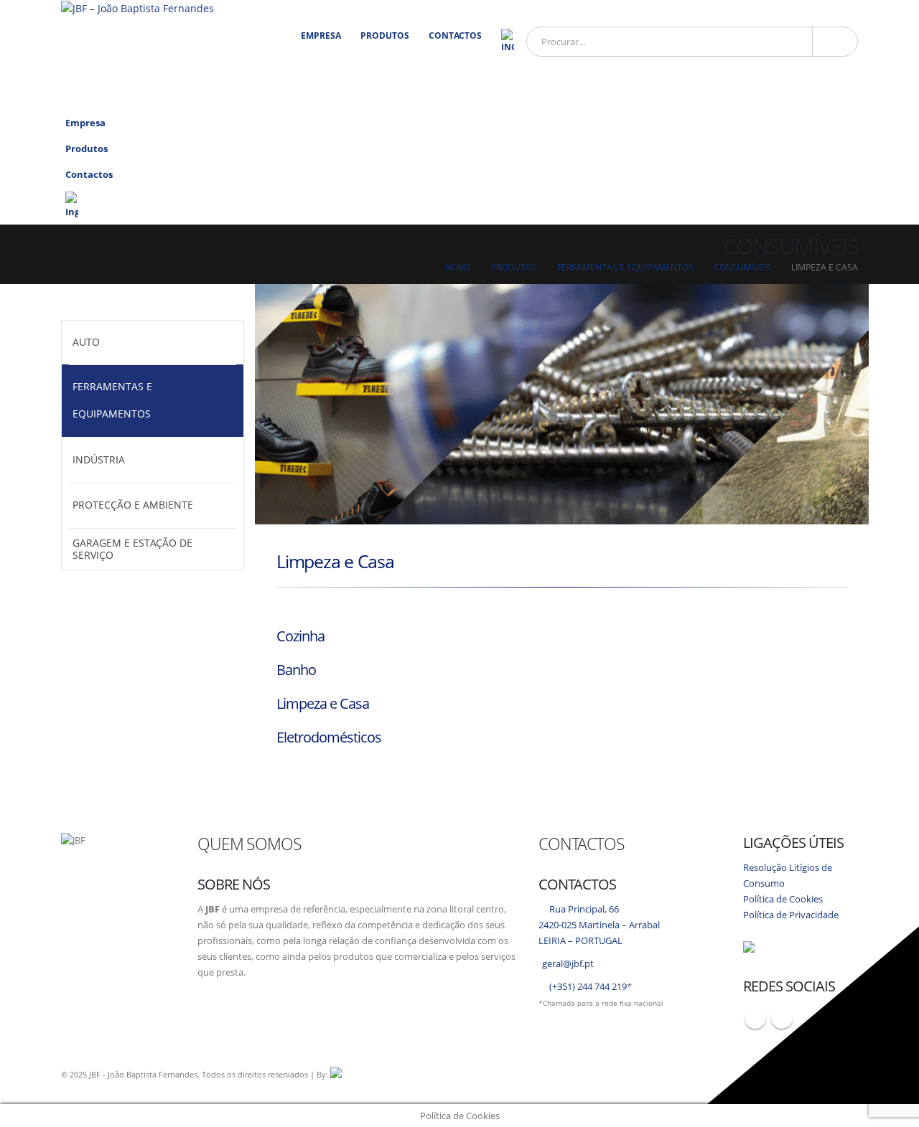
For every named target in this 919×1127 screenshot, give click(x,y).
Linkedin (782, 1018)
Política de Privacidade (791, 915)
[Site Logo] (137, 8)
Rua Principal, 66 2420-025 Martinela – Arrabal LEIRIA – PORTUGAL (599, 925)
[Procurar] (835, 41)
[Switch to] (507, 41)
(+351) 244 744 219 (588, 987)
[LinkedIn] (841, 96)
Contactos (455, 35)
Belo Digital (506, 1074)
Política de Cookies (783, 899)
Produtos (384, 35)
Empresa (321, 35)
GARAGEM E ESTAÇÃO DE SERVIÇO (132, 549)
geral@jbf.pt (568, 964)
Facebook (755, 1018)
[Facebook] (813, 96)
